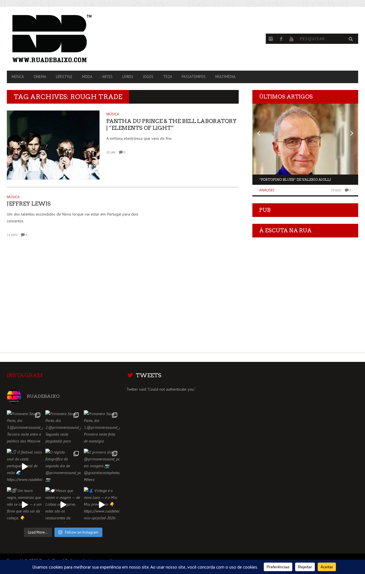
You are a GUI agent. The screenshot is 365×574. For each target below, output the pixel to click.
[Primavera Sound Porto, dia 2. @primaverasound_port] (63, 428)
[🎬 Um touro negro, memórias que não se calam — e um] (24, 505)
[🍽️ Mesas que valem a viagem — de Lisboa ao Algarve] (63, 505)
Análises (267, 190)
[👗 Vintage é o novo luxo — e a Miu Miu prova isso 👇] (101, 505)
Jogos (148, 76)
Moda (87, 76)
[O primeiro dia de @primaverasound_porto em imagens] (101, 466)
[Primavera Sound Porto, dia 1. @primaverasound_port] (101, 428)
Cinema (40, 76)
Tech (167, 76)
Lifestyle (64, 76)
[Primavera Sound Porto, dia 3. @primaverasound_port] (24, 428)
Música (18, 76)
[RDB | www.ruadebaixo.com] (59, 39)
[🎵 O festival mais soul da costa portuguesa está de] (24, 466)
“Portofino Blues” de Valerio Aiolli (295, 179)
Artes (107, 76)
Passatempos (194, 76)
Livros (127, 76)
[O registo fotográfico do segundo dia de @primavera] (63, 466)
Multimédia (225, 76)
